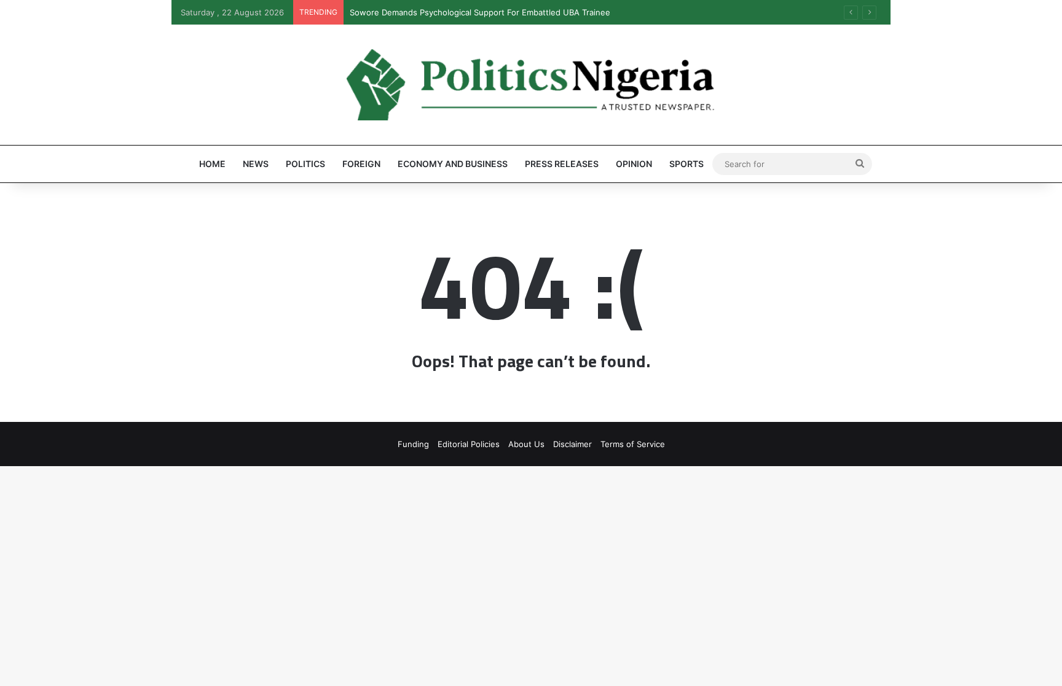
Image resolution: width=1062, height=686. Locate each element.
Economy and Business (453, 163)
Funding (413, 444)
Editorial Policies (469, 444)
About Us (526, 444)
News (256, 163)
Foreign (361, 163)
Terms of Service (632, 444)
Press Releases (562, 163)
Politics (305, 163)
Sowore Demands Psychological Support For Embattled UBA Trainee (480, 12)
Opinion (634, 163)
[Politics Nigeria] (531, 84)
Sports (686, 163)
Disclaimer (572, 444)
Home (212, 163)
